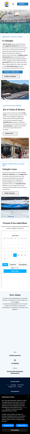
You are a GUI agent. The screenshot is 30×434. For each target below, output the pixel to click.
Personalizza (15, 430)
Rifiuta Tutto (22, 425)
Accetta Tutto (8, 425)
